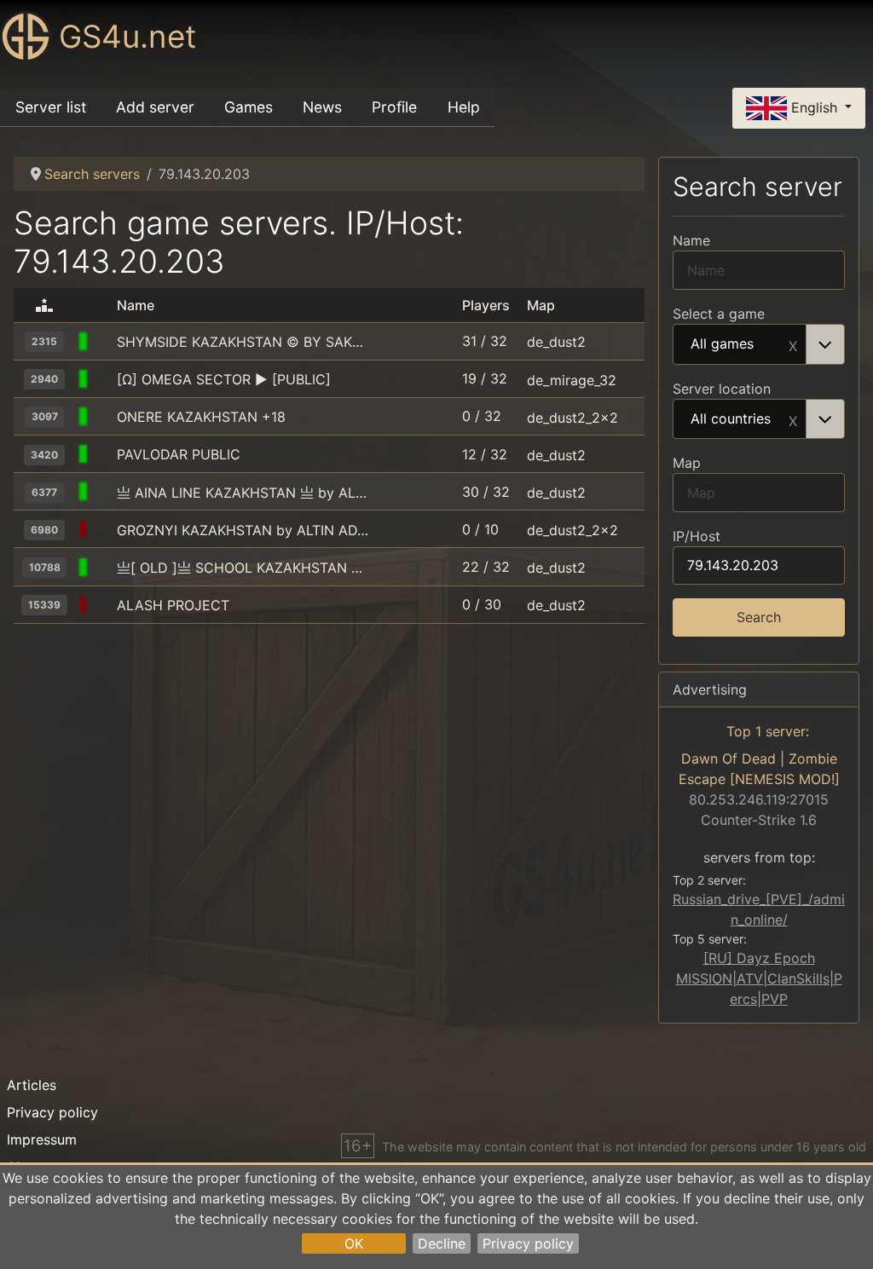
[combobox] (759, 344)
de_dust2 (556, 341)
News (322, 107)
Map (687, 462)
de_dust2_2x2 (572, 416)
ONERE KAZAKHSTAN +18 (201, 416)
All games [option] (722, 344)
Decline (441, 1243)
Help (464, 107)
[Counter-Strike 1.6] (103, 341)
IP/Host (696, 536)
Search (759, 617)
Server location (722, 388)
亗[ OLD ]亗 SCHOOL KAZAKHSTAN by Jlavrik (242, 567)
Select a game (719, 313)
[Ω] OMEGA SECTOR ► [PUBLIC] (224, 379)
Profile (394, 107)
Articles (31, 1084)
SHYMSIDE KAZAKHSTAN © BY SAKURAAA (242, 341)
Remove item (792, 344)
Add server (155, 107)
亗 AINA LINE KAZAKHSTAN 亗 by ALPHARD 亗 (242, 492)
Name (691, 240)
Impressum (42, 1139)
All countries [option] (731, 419)
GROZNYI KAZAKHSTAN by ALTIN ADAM (242, 530)
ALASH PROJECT (173, 605)
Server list (50, 107)
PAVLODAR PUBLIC (178, 454)
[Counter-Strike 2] (103, 605)
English (814, 106)
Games (248, 107)
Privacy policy (528, 1243)
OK (353, 1243)
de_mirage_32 (571, 379)
